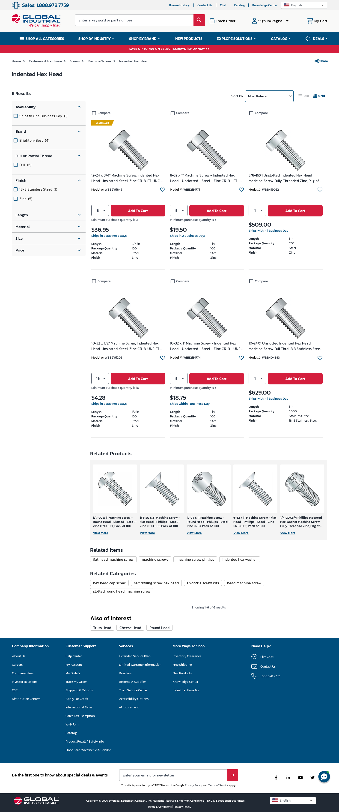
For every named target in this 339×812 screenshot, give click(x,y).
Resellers (125, 673)
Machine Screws (99, 61)
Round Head (159, 627)
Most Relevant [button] (259, 96)
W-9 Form (72, 724)
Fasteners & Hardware (45, 61)
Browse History (179, 5)
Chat (223, 5)
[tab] (304, 96)
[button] (304, 5)
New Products (182, 673)
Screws (75, 61)
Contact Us (204, 5)
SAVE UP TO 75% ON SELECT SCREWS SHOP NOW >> (169, 49)
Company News (22, 673)
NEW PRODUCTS (188, 38)
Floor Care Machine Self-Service (88, 750)
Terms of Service (218, 785)
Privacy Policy (193, 785)
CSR (15, 690)
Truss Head (102, 627)
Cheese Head (130, 627)
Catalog (239, 5)
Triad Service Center (133, 690)
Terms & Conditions (160, 807)
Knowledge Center (264, 5)
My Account (73, 664)
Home (16, 61)
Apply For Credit (76, 698)
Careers (17, 664)
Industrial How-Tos (186, 690)
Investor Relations (24, 681)
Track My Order (76, 681)
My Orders (72, 673)
